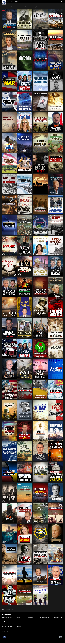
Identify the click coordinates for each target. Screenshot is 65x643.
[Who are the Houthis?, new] (40, 337)
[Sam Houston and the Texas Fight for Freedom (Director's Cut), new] (55, 296)
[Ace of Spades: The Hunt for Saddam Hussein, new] (40, 111)
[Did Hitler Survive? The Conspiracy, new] (24, 563)
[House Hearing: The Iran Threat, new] (24, 399)
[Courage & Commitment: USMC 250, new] (24, 275)
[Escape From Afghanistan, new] (55, 49)
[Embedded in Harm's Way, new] (9, 131)
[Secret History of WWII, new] (40, 563)
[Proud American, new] (55, 378)
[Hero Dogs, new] (9, 152)
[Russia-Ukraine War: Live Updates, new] (9, 481)
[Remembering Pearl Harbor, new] (9, 440)
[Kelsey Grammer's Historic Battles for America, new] (55, 193)
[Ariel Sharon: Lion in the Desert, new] (55, 543)
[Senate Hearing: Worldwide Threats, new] (24, 90)
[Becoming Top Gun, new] (24, 131)
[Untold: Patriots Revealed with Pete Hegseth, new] (9, 49)
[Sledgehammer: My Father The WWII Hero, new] (55, 522)
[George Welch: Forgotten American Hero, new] (55, 111)
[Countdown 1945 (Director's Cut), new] (55, 419)
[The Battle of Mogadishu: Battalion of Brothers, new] (40, 152)
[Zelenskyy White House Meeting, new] (9, 296)
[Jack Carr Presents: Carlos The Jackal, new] (40, 172)
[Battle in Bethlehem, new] (24, 152)
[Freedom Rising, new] (55, 440)
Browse (11, 1)
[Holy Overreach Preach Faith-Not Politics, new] (40, 275)
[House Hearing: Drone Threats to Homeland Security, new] (40, 378)
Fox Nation (3, 609)
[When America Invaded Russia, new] (24, 193)
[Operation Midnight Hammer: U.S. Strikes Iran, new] (24, 440)
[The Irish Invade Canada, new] (55, 152)
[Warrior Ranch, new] (9, 172)
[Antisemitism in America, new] (9, 111)
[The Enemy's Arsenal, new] (24, 543)
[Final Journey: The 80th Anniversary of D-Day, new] (9, 584)
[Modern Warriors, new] (40, 193)
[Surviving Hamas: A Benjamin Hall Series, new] (40, 49)
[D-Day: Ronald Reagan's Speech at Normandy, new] (55, 234)
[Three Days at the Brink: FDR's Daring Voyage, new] (24, 28)
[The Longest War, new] (9, 90)
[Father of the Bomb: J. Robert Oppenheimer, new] (55, 90)
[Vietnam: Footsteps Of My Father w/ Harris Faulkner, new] (24, 337)
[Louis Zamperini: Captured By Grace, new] (40, 522)
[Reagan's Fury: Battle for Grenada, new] (9, 255)
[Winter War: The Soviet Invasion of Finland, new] (55, 399)
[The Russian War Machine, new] (55, 28)
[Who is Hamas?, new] (9, 522)
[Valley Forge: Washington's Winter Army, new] (55, 563)
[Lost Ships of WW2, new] (9, 543)
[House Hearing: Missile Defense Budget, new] (40, 234)
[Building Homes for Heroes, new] (24, 111)
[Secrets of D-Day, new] (40, 419)
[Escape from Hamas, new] (24, 296)
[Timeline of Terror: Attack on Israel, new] (40, 296)
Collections (16, 1)
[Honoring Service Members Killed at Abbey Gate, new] (9, 399)
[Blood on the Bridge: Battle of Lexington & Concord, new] (24, 255)
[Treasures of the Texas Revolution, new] (24, 234)
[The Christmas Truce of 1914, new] (9, 275)
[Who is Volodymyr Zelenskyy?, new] (55, 131)
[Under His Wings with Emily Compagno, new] (40, 255)
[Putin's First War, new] (24, 522)
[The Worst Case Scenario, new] (9, 234)
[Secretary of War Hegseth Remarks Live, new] (9, 28)
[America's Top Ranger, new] (40, 543)
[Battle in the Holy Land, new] (40, 28)
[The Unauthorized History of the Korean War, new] (55, 172)
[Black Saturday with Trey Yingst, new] (9, 337)
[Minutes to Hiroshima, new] (9, 193)
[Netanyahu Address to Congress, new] (55, 584)
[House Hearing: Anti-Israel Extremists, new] (24, 481)
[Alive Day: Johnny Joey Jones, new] (40, 131)
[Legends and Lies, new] (9, 378)
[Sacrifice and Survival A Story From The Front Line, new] (24, 419)
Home (8, 1)
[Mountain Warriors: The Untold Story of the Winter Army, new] (40, 90)
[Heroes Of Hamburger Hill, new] (55, 255)
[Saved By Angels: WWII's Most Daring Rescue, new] (40, 440)
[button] (59, 2)
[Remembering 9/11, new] (24, 49)
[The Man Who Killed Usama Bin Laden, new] (24, 584)
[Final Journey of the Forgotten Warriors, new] (55, 337)
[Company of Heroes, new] (9, 563)
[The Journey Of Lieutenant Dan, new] (9, 419)
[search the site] (59, 2)
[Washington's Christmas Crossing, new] (40, 584)
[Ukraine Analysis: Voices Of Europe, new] (40, 399)
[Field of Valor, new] (24, 172)
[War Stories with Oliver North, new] (24, 378)
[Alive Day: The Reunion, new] (40, 481)
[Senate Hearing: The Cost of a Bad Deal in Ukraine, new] (55, 481)
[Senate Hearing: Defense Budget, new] (55, 275)
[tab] (4, 7)
